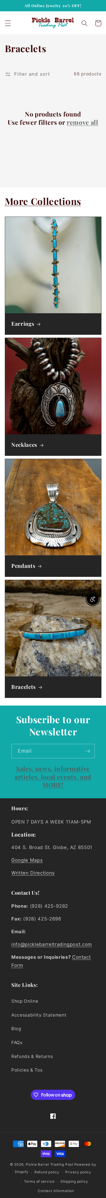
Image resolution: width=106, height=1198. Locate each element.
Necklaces (24, 444)
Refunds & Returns (32, 1056)
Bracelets (23, 686)
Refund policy (46, 1172)
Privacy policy (78, 1172)
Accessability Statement (38, 1015)
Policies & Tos (26, 1070)
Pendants (23, 565)
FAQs (17, 1042)
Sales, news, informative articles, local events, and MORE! (53, 776)
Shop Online (24, 1001)
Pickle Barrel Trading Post (49, 1164)
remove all (82, 122)
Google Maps (27, 860)
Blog (16, 1028)
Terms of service (39, 1181)
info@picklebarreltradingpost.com (51, 944)
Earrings (22, 324)
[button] (7, 23)
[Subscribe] (87, 751)
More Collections (43, 201)
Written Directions (33, 873)
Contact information (56, 1191)
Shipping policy (74, 1181)
